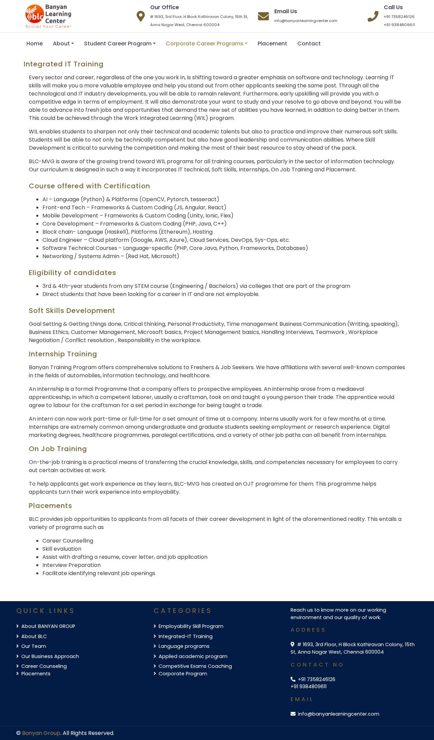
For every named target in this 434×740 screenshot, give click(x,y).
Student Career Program (118, 43)
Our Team (33, 646)
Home (34, 43)
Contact (309, 43)
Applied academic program (193, 656)
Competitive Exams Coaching (195, 666)
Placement (272, 43)
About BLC (34, 636)
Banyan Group (41, 733)
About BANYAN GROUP (48, 626)
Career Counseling (44, 666)
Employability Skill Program (191, 626)
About (61, 43)
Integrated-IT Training (186, 636)
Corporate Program (183, 673)
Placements (36, 673)
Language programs (184, 646)
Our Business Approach (50, 656)
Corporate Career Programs (204, 43)
